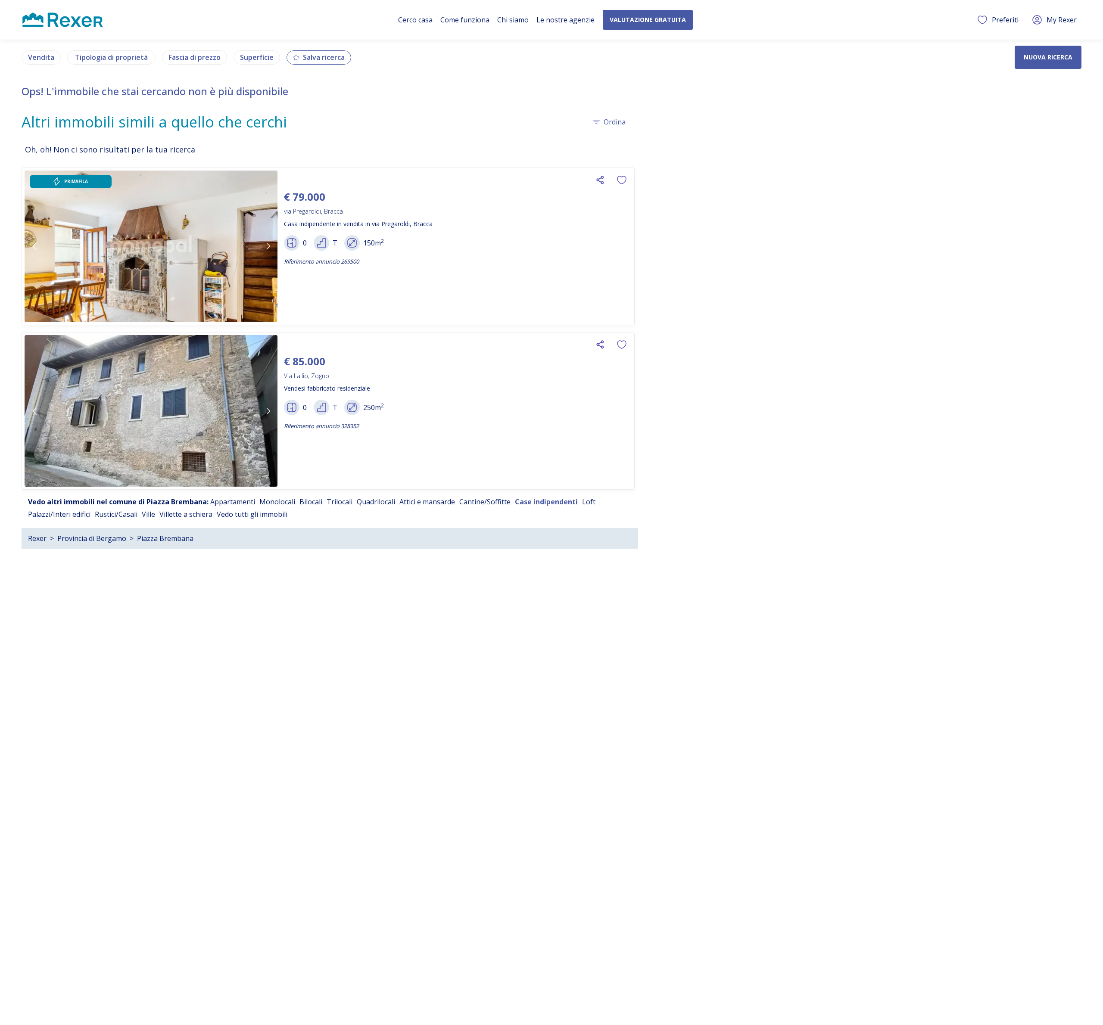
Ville (148, 514)
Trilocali (339, 501)
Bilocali (310, 501)
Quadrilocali (376, 501)
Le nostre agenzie (565, 20)
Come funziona (464, 20)
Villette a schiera (185, 514)
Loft (588, 501)
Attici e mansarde (427, 501)
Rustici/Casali (116, 514)
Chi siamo (513, 20)
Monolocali (277, 501)
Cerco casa (415, 20)
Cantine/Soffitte (485, 501)
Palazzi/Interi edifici (59, 514)
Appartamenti (232, 501)
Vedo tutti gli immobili (252, 514)
